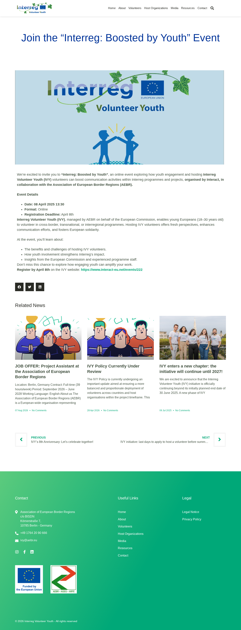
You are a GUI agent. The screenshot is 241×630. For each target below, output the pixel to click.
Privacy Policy (191, 519)
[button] (212, 8)
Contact (202, 8)
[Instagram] (17, 552)
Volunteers (134, 8)
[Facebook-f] (24, 552)
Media (174, 8)
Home (112, 8)
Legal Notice (190, 512)
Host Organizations (156, 8)
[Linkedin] (32, 552)
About (122, 8)
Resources (188, 8)
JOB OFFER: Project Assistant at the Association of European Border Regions (47, 371)
